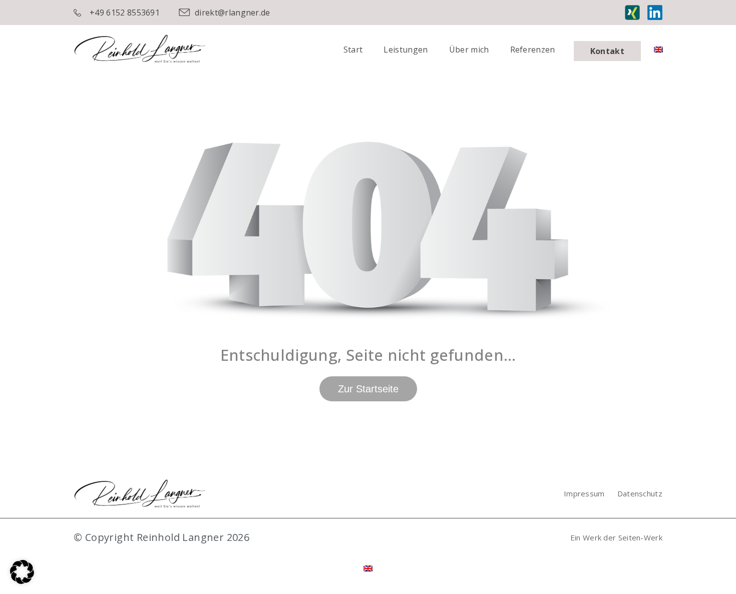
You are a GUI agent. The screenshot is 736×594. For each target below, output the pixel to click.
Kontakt (607, 51)
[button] (22, 572)
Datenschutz (639, 493)
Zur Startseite (368, 388)
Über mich (469, 49)
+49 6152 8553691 (125, 12)
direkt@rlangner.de (232, 12)
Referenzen (532, 49)
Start (353, 49)
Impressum (584, 493)
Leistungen (406, 49)
